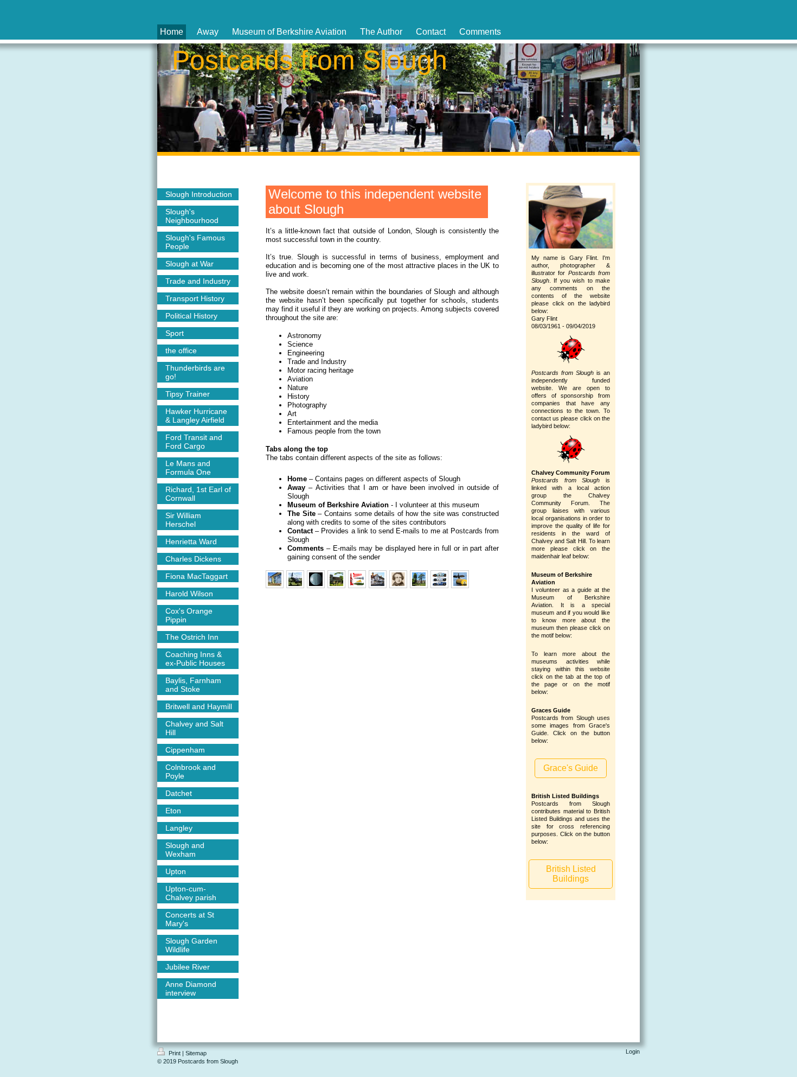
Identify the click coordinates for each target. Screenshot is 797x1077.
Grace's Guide (570, 768)
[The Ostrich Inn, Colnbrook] (377, 579)
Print (174, 1053)
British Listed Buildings (571, 873)
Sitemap (196, 1053)
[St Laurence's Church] (336, 579)
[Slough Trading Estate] (274, 579)
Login (633, 1051)
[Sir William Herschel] (316, 579)
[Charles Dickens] (398, 579)
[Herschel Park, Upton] (419, 579)
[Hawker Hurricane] (295, 579)
